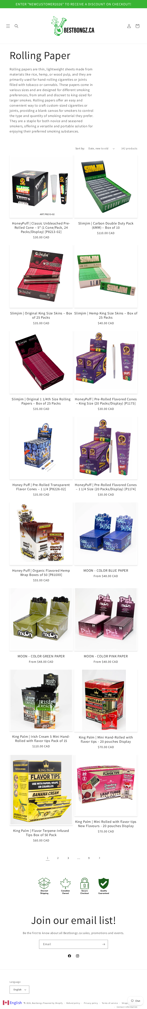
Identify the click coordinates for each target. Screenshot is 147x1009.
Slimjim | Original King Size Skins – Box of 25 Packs (41, 315)
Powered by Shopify (53, 1003)
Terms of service (110, 1003)
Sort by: (80, 148)
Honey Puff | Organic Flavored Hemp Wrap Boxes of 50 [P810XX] (41, 572)
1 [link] (47, 858)
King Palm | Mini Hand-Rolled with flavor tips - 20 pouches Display (106, 739)
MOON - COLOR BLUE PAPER (105, 570)
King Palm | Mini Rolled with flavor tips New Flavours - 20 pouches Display (106, 823)
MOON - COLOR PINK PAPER (106, 656)
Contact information (127, 1007)
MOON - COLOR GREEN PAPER (41, 656)
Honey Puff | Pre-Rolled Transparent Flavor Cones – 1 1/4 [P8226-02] (41, 487)
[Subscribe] (103, 944)
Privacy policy (91, 1003)
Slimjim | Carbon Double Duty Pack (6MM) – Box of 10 (106, 225)
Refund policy (73, 1003)
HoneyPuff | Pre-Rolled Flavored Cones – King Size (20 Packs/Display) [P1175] (106, 401)
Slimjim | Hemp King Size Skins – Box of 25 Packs (105, 315)
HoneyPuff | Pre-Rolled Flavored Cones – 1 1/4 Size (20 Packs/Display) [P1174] (106, 487)
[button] (8, 26)
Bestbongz (37, 1003)
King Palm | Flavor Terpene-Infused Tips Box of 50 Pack (41, 832)
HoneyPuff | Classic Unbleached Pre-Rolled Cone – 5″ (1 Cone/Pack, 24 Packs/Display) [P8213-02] (41, 227)
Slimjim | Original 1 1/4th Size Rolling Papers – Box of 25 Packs (41, 401)
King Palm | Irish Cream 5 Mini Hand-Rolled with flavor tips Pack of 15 (41, 738)
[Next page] (99, 858)
